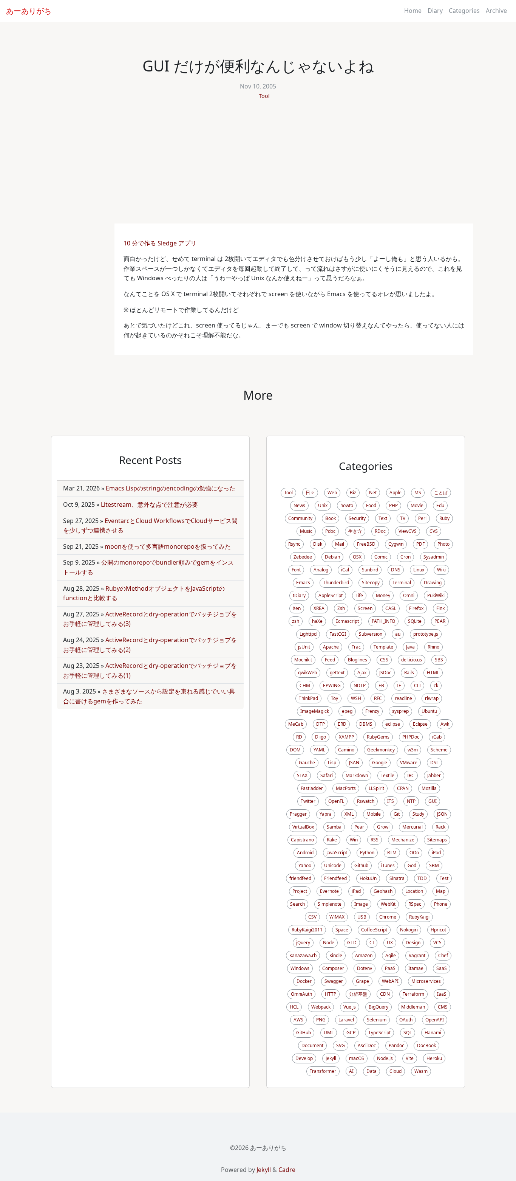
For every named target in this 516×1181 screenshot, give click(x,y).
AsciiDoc (367, 1045)
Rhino (433, 647)
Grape (362, 981)
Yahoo (304, 865)
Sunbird (370, 569)
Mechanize (402, 839)
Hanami (433, 1032)
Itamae (415, 968)
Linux (418, 569)
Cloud (395, 1071)
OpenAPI (434, 1019)
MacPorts (346, 788)
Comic (381, 557)
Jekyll (331, 1058)
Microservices (426, 981)
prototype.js (425, 634)
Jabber (434, 775)
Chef (443, 955)
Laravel (346, 1019)
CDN (385, 994)
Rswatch (365, 801)
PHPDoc (410, 737)
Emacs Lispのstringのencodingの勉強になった (170, 488)
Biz (353, 492)
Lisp (332, 762)
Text (383, 518)
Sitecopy (371, 582)
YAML (319, 749)
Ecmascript (347, 621)
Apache (331, 647)
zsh (295, 621)
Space (341, 929)
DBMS (365, 724)
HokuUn (368, 878)
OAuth (405, 1019)
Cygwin (395, 544)
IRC (410, 775)
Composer (333, 968)
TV (402, 518)
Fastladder (312, 788)
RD (299, 737)
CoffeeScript (374, 929)
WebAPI (390, 981)
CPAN (403, 788)
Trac (356, 647)
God (412, 865)
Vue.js (349, 1007)
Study (418, 814)
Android (305, 852)
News (299, 505)
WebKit (388, 904)
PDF (420, 544)
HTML (433, 672)
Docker (304, 981)
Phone (440, 904)
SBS (439, 659)
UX (390, 942)
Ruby (444, 518)
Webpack (321, 1007)
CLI (417, 685)
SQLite (415, 621)
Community (300, 518)
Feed (330, 659)
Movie (417, 505)
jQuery (303, 942)
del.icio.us (411, 659)
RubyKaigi (419, 917)
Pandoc (396, 1045)
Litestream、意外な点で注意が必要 (149, 504)
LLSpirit (376, 788)
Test (444, 878)
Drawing (433, 582)
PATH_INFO (383, 621)
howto (346, 505)
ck (436, 685)
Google (379, 762)
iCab (437, 737)
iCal (345, 569)
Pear (359, 827)
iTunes (388, 865)
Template (383, 647)
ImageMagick (314, 711)
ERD (342, 724)
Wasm (421, 1071)
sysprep (400, 711)
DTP (320, 724)
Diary (435, 10)
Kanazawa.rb (303, 955)
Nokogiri (409, 929)
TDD (422, 878)
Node (328, 942)
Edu (440, 505)
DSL (434, 762)
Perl (422, 518)
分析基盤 (358, 994)
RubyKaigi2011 (307, 929)
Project (299, 891)
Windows (299, 968)
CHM (305, 685)
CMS (443, 1007)
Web (332, 492)
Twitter (308, 801)
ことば (441, 492)
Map (440, 891)
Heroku (434, 1058)
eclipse (392, 724)
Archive (496, 10)
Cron (405, 557)
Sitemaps (437, 839)
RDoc (380, 531)
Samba (334, 827)
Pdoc (330, 531)
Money (383, 595)
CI (371, 942)
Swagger (333, 981)
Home (413, 10)
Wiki (441, 569)
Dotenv (364, 968)
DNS (395, 569)
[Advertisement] (258, 167)
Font (296, 569)
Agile (390, 955)
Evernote (329, 891)
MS (417, 492)
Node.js (385, 1058)
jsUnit (304, 647)
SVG (340, 1045)
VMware (408, 762)
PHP (393, 505)
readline (403, 698)
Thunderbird (336, 582)
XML (349, 814)
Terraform (413, 994)
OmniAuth (301, 994)
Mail (339, 544)
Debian (332, 557)
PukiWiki (436, 595)
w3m (413, 749)
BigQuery (378, 1007)
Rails (409, 672)
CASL (390, 608)
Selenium (376, 1019)
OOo (414, 852)
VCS (437, 942)
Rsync (294, 544)
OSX (357, 557)
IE (399, 685)
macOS (356, 1058)
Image (361, 904)
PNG (321, 1019)
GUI (432, 801)
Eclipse (420, 724)
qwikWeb (307, 672)
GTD (352, 942)
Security (357, 518)
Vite (410, 1058)
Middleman (413, 1007)
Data (371, 1071)
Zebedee (303, 557)
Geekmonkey (381, 749)
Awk (444, 724)
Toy (334, 698)
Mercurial (412, 827)
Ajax (361, 672)
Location (414, 891)
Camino (346, 749)
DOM (295, 749)
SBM (434, 865)
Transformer (323, 1071)
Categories (464, 10)
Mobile (373, 814)
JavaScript (336, 852)
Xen (297, 608)
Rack (440, 827)
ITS (390, 801)
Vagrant (417, 955)
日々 (310, 492)
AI (351, 1071)
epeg (347, 711)
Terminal (401, 582)
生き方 (355, 531)
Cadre (286, 1169)
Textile (387, 775)
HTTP (330, 994)
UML (329, 1032)
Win (354, 839)
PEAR (439, 621)
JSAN (354, 762)
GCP (350, 1032)
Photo (443, 544)
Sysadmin (433, 557)
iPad (356, 891)
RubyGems (378, 737)
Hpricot (438, 929)
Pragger (298, 814)
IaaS (441, 994)
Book (330, 518)
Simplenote (329, 904)
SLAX (302, 775)
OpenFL (336, 801)
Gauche (307, 762)
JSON (442, 814)
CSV (312, 917)
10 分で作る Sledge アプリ (160, 243)
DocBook (426, 1045)
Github (361, 865)
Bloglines (357, 659)
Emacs (303, 582)
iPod (436, 852)
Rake (332, 839)
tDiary (299, 595)
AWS (298, 1019)
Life (359, 595)
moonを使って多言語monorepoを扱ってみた (168, 546)
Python (367, 852)
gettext (337, 672)
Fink (440, 608)
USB (361, 917)
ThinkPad (308, 698)
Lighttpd (308, 634)
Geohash (383, 891)
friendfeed (300, 878)
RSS (375, 839)
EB (381, 685)
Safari (326, 775)
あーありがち (28, 11)
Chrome (387, 917)
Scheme (439, 749)
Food (371, 505)
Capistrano (302, 839)
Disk (317, 544)
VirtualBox (303, 827)
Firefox (416, 608)
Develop (304, 1058)
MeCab (295, 724)
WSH (356, 698)
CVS (433, 531)
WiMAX (337, 917)
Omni (408, 595)
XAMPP (346, 737)
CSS (384, 659)
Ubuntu (429, 711)
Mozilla (429, 788)
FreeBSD (366, 544)
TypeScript (379, 1032)
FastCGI (337, 634)
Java (410, 647)
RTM (392, 852)
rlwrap (432, 698)
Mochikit (303, 659)
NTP (411, 801)
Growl (383, 827)
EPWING (332, 685)
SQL (407, 1032)
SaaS (441, 968)
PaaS (390, 968)
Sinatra (397, 878)
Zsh (341, 608)
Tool (264, 95)
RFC (378, 698)
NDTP (360, 685)
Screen (365, 608)
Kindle (335, 955)
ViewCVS (408, 531)
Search (297, 904)
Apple (395, 492)
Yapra (326, 814)
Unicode (332, 865)
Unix (323, 505)
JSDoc (385, 672)
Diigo (320, 737)
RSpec (414, 904)
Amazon (363, 955)
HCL (294, 1007)
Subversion (370, 634)
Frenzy (372, 711)
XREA (319, 608)
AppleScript (330, 595)
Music (306, 531)
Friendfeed (335, 878)
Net (373, 492)
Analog (321, 569)
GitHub (303, 1032)
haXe (317, 621)
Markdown (357, 775)
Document (312, 1045)
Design (413, 942)
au (397, 634)
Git (397, 814)
